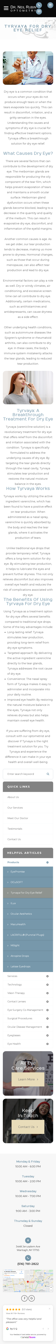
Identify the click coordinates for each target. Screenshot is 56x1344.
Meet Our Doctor (17, 818)
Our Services (15, 807)
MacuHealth (18, 924)
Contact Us (14, 839)
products (13, 862)
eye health (14, 1043)
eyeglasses (13, 1035)
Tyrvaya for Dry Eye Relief (26, 892)
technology (14, 984)
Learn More (26, 1079)
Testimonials (14, 828)
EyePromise (18, 871)
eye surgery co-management (25, 1010)
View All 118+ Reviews (15, 1307)
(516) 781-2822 (28, 1263)
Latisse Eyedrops (20, 966)
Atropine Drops (20, 956)
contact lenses (16, 1001)
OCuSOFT (17, 882)
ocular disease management (24, 1027)
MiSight (15, 945)
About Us (13, 797)
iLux (13, 903)
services (12, 976)
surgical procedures (19, 1018)
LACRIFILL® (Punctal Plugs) (27, 934)
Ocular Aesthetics (21, 913)
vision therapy (16, 993)
